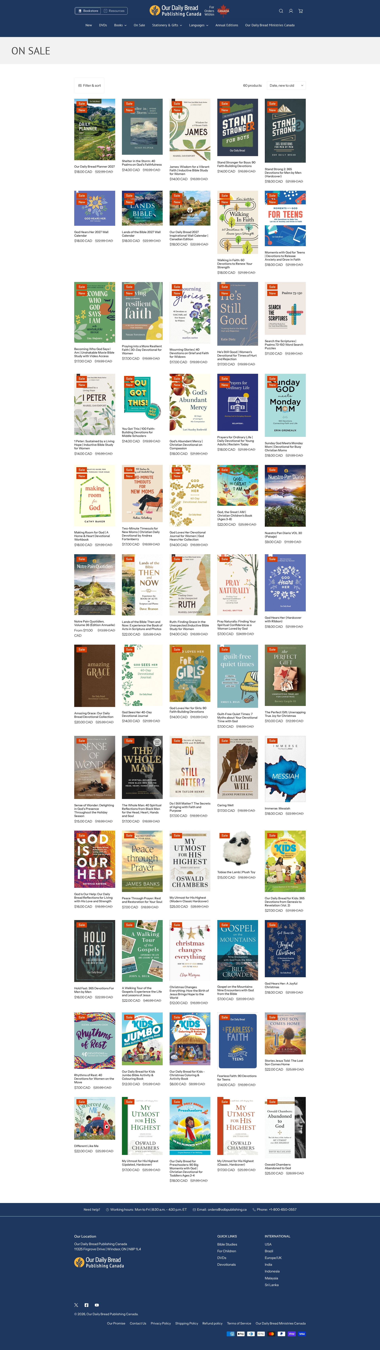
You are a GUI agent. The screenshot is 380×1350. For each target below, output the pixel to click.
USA (268, 1244)
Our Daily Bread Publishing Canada (112, 1314)
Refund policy (212, 1323)
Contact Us (138, 1323)
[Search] (281, 11)
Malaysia (271, 1278)
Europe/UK (273, 1258)
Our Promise (116, 1323)
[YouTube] (97, 1305)
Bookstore (90, 11)
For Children (226, 1251)
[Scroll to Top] (372, 1328)
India (268, 1264)
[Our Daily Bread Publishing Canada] (175, 11)
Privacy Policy (161, 1323)
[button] (301, 11)
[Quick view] (107, 152)
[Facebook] (86, 1305)
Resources (116, 11)
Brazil (269, 1251)
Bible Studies (227, 1244)
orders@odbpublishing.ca (227, 1209)
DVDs (221, 1258)
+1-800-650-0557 (282, 1209)
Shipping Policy (186, 1323)
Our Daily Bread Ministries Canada (281, 1323)
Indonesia (272, 1271)
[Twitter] (76, 1305)
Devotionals (226, 1264)
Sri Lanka (272, 1285)
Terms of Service (239, 1323)
